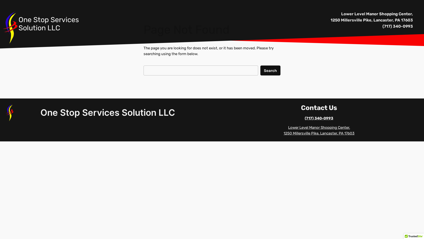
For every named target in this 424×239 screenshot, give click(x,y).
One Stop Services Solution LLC (107, 112)
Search (270, 70)
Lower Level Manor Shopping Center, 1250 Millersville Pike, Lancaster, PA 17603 (372, 17)
